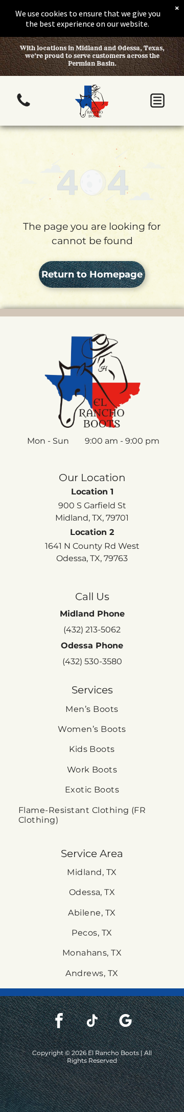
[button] (157, 100)
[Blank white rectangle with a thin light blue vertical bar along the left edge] (23, 106)
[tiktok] (92, 1022)
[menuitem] (92, 709)
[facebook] (59, 1022)
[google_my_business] (125, 1022)
